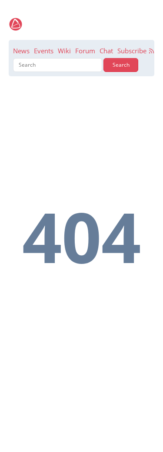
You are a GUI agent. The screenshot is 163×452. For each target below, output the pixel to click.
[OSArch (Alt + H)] (16, 24)
